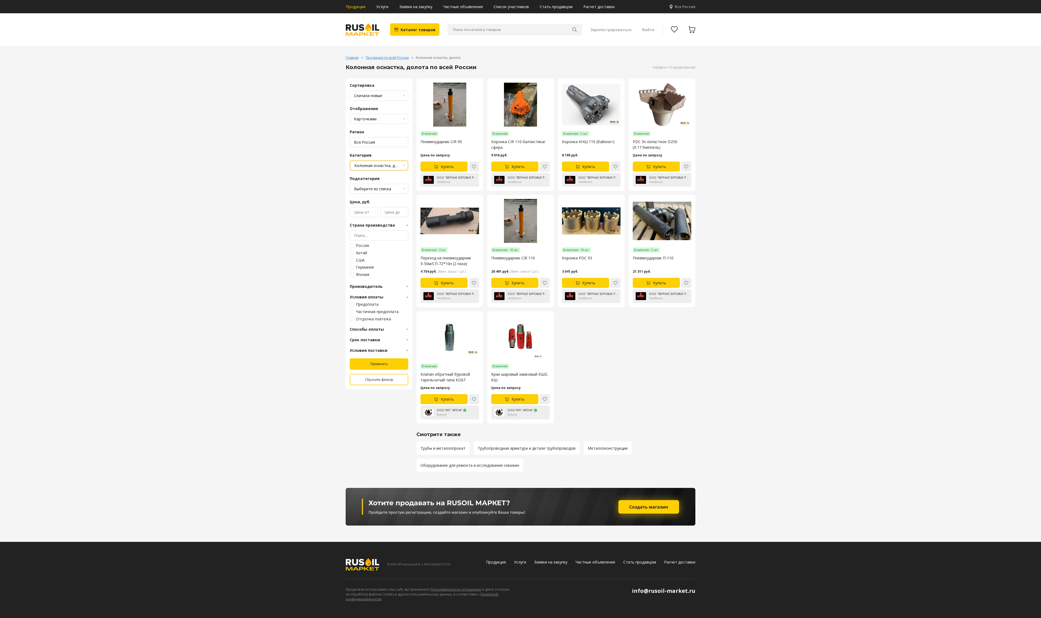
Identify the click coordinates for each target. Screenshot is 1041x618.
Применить (379, 364)
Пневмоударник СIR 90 (441, 141)
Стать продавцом (556, 6)
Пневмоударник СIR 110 (513, 257)
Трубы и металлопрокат (442, 448)
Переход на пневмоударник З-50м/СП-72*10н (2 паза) (445, 260)
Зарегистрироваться (610, 29)
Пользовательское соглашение (455, 589)
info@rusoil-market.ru (663, 590)
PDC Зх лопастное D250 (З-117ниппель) (655, 144)
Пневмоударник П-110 (653, 257)
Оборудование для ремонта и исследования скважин (469, 465)
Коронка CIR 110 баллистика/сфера (518, 144)
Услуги (382, 6)
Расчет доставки (599, 6)
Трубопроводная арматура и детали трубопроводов (527, 448)
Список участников (511, 6)
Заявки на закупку (415, 6)
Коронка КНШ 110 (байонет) (588, 141)
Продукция (355, 6)
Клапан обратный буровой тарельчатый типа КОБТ (445, 377)
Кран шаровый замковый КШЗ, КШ (519, 377)
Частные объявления (463, 6)
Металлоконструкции (608, 448)
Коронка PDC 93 (577, 257)
